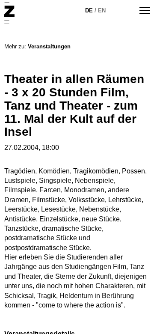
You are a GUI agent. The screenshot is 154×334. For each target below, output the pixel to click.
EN (102, 10)
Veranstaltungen (49, 46)
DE (89, 10)
